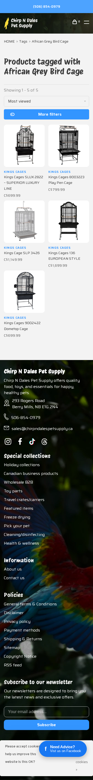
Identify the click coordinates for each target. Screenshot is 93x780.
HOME (9, 41)
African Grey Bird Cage (50, 41)
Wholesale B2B (18, 482)
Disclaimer (14, 612)
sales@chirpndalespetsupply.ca (42, 428)
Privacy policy (17, 621)
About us (13, 569)
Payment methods (22, 630)
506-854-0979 (25, 417)
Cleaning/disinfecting (24, 534)
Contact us (14, 578)
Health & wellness (21, 543)
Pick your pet (17, 526)
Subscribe (46, 725)
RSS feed (13, 665)
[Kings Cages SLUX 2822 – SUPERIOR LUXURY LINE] (24, 146)
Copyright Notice (20, 656)
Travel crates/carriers (24, 499)
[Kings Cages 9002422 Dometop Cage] (24, 292)
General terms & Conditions (30, 604)
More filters (49, 114)
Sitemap (12, 647)
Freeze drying (17, 517)
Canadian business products (31, 473)
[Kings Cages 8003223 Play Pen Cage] (68, 146)
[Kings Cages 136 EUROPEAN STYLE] (68, 222)
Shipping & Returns (23, 639)
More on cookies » (82, 758)
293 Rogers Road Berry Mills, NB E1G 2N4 (35, 403)
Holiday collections (22, 465)
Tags (23, 41)
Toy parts (13, 491)
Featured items (18, 508)
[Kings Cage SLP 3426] (24, 222)
